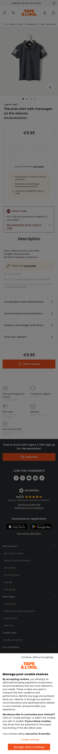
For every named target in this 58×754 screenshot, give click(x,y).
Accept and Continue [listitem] (29, 747)
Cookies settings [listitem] (30, 739)
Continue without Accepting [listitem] (37, 657)
